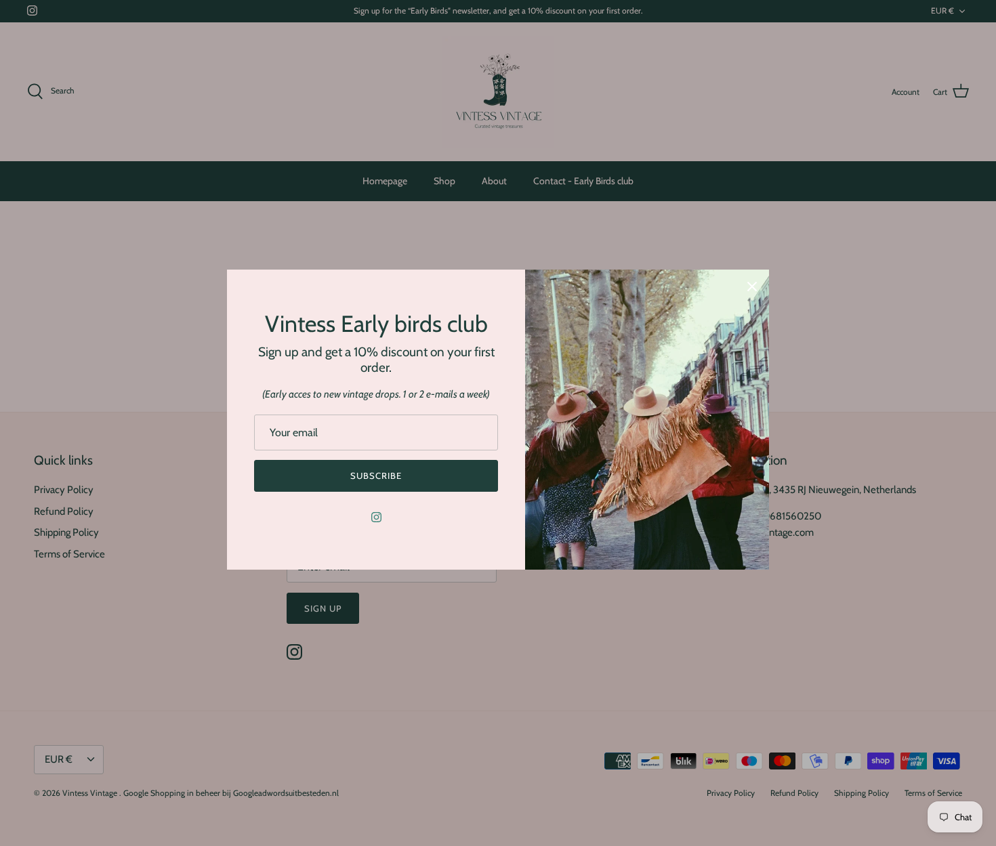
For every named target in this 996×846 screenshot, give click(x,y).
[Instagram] (376, 517)
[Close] (752, 286)
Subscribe (376, 475)
